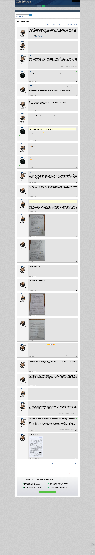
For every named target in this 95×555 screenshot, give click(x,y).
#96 (76, 371)
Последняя (75, 24)
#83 (76, 140)
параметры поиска (19, 16)
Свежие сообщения (55, 6)
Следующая (70, 24)
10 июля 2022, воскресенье (34, 458)
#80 (76, 95)
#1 (76, 38)
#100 (76, 430)
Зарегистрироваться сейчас (46, 492)
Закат (22, 71)
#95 (76, 356)
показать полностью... (37, 36)
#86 (76, 182)
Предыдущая (53, 24)
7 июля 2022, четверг (32, 51)
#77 (76, 51)
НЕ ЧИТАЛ (30, 6)
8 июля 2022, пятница (32, 196)
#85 (76, 167)
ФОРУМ (43, 6)
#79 (76, 81)
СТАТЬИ (22, 6)
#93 (76, 315)
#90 (76, 261)
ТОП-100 (39, 6)
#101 (76, 458)
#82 (76, 123)
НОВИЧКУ (35, 6)
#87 (76, 196)
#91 (76, 276)
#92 (76, 290)
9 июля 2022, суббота (32, 430)
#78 (76, 67)
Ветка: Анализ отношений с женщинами (65, 6)
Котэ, (30, 71)
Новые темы (48, 6)
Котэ (22, 27)
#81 (76, 110)
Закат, (30, 55)
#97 (76, 385)
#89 (76, 236)
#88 (76, 211)
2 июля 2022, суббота (32, 38)
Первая (48, 24)
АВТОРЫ (25, 6)
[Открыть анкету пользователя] (22, 34)
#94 (76, 340)
